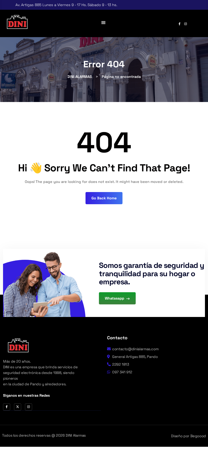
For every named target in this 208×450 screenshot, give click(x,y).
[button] (103, 22)
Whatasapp (115, 298)
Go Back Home (104, 198)
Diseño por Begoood (188, 436)
